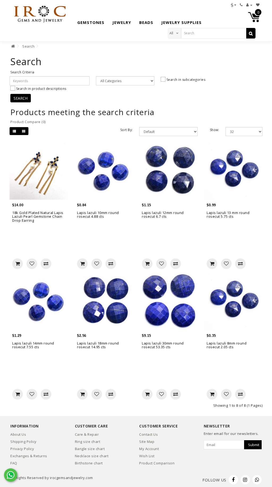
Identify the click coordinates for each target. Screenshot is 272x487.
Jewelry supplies (181, 22)
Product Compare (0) (28, 121)
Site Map (146, 441)
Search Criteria (22, 72)
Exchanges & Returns (28, 456)
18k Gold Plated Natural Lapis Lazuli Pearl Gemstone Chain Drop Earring (37, 216)
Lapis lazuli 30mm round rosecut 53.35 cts (163, 345)
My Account (149, 448)
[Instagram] (245, 479)
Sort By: (126, 130)
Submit (253, 444)
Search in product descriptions (40, 88)
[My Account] (249, 4)
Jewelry (121, 22)
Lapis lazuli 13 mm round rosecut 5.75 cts (228, 214)
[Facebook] (233, 479)
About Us (18, 434)
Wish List (147, 456)
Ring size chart (87, 441)
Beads (146, 22)
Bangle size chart (90, 448)
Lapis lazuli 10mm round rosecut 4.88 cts (98, 214)
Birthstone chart (89, 463)
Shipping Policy (23, 441)
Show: (214, 130)
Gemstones (90, 22)
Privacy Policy (22, 448)
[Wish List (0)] (258, 4)
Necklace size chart (92, 456)
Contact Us (148, 434)
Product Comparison (157, 463)
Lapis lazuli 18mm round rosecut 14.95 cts (98, 345)
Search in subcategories (185, 79)
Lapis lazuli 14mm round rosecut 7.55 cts (33, 345)
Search (28, 46)
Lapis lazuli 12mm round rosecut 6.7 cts (163, 214)
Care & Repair (87, 434)
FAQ (13, 463)
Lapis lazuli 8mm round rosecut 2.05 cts (226, 345)
